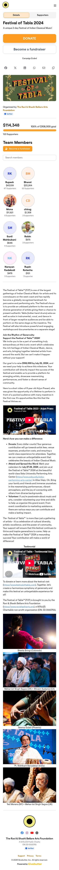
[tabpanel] (29, 413)
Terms (38, 856)
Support (21, 856)
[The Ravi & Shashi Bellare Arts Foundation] (5, 4)
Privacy (30, 856)
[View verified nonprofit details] (8, 114)
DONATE (29, 38)
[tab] (16, 15)
